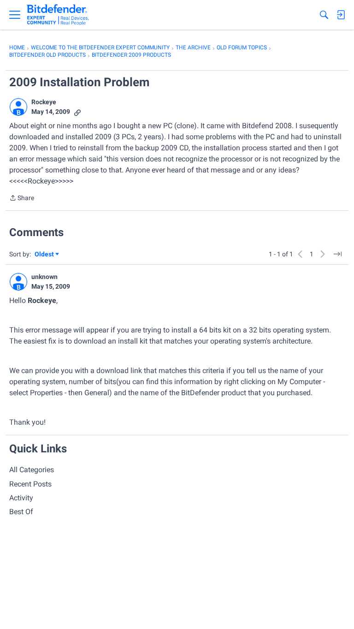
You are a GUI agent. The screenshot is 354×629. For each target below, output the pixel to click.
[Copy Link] (77, 112)
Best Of (21, 511)
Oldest (45, 254)
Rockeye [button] (43, 102)
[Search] (324, 15)
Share (21, 198)
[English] (58, 15)
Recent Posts (30, 484)
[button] (18, 107)
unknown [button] (44, 276)
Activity (21, 497)
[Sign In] (340, 15)
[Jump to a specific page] (337, 254)
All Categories (31, 469)
